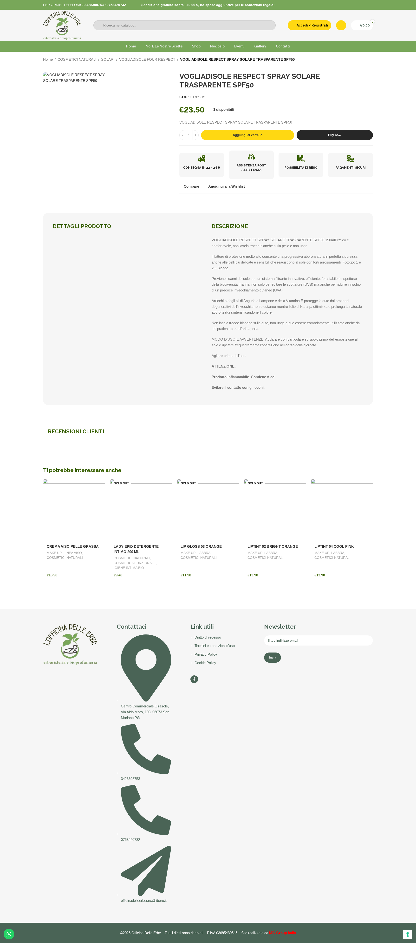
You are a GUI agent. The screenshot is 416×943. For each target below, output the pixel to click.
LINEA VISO (73, 553)
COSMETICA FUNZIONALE (135, 563)
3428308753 (94, 5)
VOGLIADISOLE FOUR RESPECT (147, 59)
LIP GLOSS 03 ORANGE (201, 546)
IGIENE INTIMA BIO (129, 568)
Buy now (334, 135)
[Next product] (370, 60)
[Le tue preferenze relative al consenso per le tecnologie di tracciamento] (407, 934)
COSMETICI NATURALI (77, 59)
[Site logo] (62, 25)
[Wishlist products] (341, 25)
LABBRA (203, 553)
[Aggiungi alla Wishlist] (99, 484)
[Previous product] (360, 60)
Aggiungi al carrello (247, 135)
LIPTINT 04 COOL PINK (334, 546)
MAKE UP (54, 553)
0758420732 (116, 5)
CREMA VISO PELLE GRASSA (73, 546)
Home (48, 59)
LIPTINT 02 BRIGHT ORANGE (272, 546)
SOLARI (107, 59)
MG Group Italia (282, 933)
